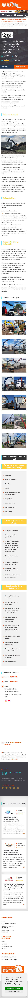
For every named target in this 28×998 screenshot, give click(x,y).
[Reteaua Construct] (12, 972)
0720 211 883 (14, 759)
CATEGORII (8, 15)
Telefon (5, 66)
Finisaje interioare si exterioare (12, 21)
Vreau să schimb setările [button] (14, 991)
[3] (10, 788)
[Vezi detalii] (24, 834)
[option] (14, 11)
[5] (18, 788)
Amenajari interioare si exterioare (16, 19)
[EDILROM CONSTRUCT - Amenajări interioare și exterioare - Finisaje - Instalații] (9, 845)
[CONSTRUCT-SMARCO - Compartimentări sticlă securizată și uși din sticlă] (9, 812)
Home (2, 19)
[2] (6, 788)
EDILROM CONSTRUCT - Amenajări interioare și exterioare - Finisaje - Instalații (13, 852)
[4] (14, 788)
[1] (2, 788)
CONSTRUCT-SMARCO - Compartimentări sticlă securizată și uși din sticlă (11, 819)
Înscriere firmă (21, 15)
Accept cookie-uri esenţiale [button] (14, 988)
